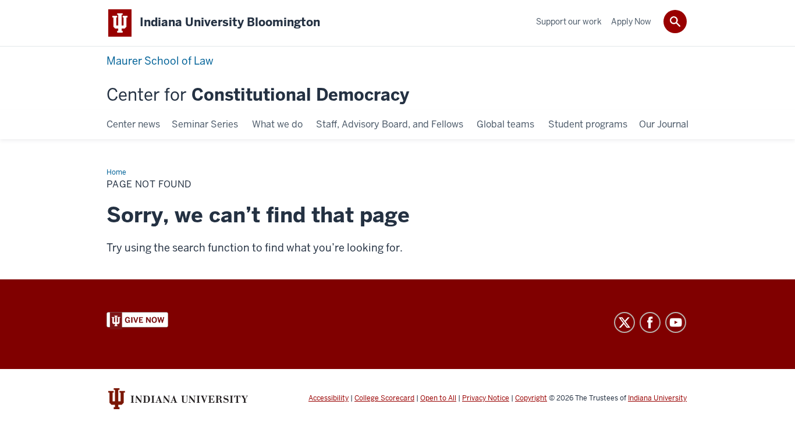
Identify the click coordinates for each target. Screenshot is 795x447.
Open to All (438, 398)
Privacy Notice (485, 398)
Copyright (531, 398)
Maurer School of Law (160, 61)
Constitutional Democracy (258, 95)
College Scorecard (384, 398)
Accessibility (328, 398)
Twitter (624, 322)
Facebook (650, 322)
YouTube (675, 322)
